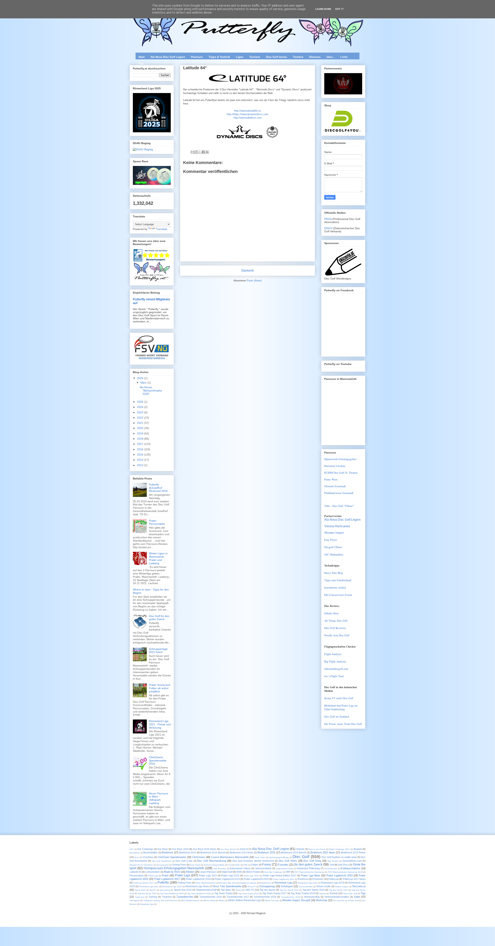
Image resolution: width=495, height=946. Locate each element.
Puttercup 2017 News (354, 879)
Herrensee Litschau (334, 466)
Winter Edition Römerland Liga (244, 900)
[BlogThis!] (196, 152)
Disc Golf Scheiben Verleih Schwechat (253, 861)
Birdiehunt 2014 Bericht (212, 852)
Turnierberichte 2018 (265, 897)
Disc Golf (301, 856)
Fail (229, 865)
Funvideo (283, 864)
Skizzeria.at (358, 886)
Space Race (140, 890)
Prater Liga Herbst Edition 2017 (279, 875)
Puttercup (334, 879)
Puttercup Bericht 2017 (143, 883)
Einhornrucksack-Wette (214, 865)
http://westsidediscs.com (248, 117)
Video (357, 896)
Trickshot (167, 897)
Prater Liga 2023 (251, 876)
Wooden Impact (334, 532)
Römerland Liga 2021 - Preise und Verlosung (160, 724)
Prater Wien (330, 479)
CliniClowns (198, 857)
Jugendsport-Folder (284, 868)
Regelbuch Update (247, 883)
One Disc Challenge (273, 872)
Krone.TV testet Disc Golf (338, 698)
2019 (140, 433)
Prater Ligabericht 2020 (256, 879)
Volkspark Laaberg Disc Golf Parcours (160, 900)
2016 (140, 449)
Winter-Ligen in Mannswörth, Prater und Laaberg (158, 558)
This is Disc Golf (350, 893)
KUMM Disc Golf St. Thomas (341, 472)
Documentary (163, 865)
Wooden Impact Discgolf (296, 900)
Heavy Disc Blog (333, 573)
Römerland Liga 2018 (307, 883)
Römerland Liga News (197, 886)
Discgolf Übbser (333, 547)
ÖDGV (328, 228)
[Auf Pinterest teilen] (207, 152)
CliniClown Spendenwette (172, 857)
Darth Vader (260, 857)
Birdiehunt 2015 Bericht (293, 852)
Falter (237, 865)
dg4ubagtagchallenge (279, 857)
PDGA (328, 218)
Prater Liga (182, 875)
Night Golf (227, 872)
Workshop (321, 900)
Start (141, 56)
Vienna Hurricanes (337, 526)
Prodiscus (303, 879)
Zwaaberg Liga (147, 904)
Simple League (341, 886)
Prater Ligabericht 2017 (167, 879)
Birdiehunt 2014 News (241, 852)
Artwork (300, 849)
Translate (161, 229)
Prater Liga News (310, 875)
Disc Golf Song (312, 860)
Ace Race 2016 (180, 849)
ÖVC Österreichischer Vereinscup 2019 (345, 872)
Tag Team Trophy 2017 (274, 893)
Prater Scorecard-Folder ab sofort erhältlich (160, 688)
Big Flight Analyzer (335, 661)
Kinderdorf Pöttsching (308, 868)
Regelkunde (265, 883)
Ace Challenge (145, 849)
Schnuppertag (267, 886)
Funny (266, 864)
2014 (140, 459)
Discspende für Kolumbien (141, 865)
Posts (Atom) (254, 280)
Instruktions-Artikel (335, 587)
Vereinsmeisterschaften (336, 897)
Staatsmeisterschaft (206, 890)
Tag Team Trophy (223, 893)
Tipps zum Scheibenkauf (337, 580)
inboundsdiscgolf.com (336, 669)
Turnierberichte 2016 (210, 897)
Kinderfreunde (330, 868)
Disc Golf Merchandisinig (211, 860)
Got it (339, 9)
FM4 (246, 865)
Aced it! (244, 849)
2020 (140, 428)
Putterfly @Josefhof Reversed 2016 (158, 488)
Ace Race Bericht (228, 849)
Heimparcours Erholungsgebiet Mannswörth (174, 868)
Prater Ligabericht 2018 (198, 879)
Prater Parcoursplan (157, 522)
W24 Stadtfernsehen (190, 900)
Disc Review (333, 861)
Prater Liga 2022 (230, 875)
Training (152, 897)
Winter (221, 900)
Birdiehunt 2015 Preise (353, 852)
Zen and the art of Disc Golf (345, 900)
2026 (140, 378)
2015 (140, 454)
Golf (332, 864)
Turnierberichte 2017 (238, 897)
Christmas (148, 857)
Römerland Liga (283, 882)
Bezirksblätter (150, 852)
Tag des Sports (267, 890)
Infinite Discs (331, 613)
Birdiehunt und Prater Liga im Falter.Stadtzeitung (341, 707)
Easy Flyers (330, 540)
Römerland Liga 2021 (149, 886)
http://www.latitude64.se (247, 110)
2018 (140, 438)
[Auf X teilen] (200, 152)
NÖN (239, 872)
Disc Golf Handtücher (162, 861)
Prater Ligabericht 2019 (227, 879)
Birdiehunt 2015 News (323, 852)
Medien (190, 871)
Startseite (247, 270)
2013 (140, 465)
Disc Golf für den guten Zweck (159, 617)
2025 (140, 401)
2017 (140, 443)
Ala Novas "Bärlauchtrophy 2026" (151, 390)
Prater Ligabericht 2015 (339, 875)
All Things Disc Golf (335, 620)
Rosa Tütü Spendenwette (227, 886)
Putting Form (184, 882)
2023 (140, 412)
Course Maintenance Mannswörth (230, 857)
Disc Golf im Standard (336, 716)
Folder (254, 864)
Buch (137, 857)
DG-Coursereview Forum (338, 595)
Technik (333, 893)
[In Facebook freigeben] (203, 152)
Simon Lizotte (323, 886)
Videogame (135, 900)
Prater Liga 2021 (208, 875)
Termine (298, 56)
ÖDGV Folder (253, 872)
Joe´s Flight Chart (334, 676)
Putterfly (163, 882)
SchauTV (252, 886)
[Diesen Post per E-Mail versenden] (192, 152)
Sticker (239, 890)
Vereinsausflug (312, 897)
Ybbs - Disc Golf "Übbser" (339, 506)
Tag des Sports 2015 (289, 890)
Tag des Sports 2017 (338, 890)
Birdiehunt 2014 (187, 852)
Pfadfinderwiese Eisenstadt (338, 493)
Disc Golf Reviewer (335, 628)
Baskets (358, 849)
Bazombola (135, 853)
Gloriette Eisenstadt (335, 486)
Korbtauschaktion (350, 868)
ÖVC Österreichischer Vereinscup (309, 872)
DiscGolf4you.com (352, 861)
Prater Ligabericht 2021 (283, 879)
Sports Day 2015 (183, 890)
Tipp (363, 893)
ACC (132, 849)
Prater (165, 875)
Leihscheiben (152, 872)
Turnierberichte (184, 896)
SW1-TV (249, 890)
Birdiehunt (167, 852)
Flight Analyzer (332, 654)
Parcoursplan (137, 875)
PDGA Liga (153, 876)
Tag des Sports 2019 (147, 893)
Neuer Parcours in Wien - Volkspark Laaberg (158, 798)
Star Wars (226, 890)
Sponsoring (165, 890)
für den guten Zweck (308, 864)
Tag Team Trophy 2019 (303, 893)
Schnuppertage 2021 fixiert (158, 650)
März (143, 382)
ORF (288, 872)
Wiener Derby (209, 900)
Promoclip (317, 879)
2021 (140, 422)
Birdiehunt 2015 (266, 852)
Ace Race (162, 849)
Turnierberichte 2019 (290, 897)
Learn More (323, 9)
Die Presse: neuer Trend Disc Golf (343, 724)
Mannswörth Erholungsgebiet (340, 459)
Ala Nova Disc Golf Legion (167, 56)
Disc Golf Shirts (288, 860)
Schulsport (287, 886)
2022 (140, 417)
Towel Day (139, 897)
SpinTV (153, 890)
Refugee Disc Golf (227, 883)
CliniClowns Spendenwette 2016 (157, 760)
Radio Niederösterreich (205, 883)
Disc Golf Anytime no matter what (339, 857)
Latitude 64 (135, 872)
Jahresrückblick (263, 868)
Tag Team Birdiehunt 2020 (172, 893)
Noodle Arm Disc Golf (336, 635)
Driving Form (179, 864)
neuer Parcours (208, 872)
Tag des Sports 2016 (314, 890)
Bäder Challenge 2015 (339, 849)
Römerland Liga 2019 (332, 882)
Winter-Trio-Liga (272, 900)
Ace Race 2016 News (204, 849)
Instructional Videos (240, 868)
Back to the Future (316, 849)
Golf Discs (343, 864)
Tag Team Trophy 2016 (248, 893)
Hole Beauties (219, 868)
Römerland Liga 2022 (172, 886)
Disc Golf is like (184, 861)
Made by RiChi (172, 871)
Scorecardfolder (306, 886)
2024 (140, 406)
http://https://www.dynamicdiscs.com (247, 114)
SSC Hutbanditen (333, 554)
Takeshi (322, 893)
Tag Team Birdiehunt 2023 (199, 893)
